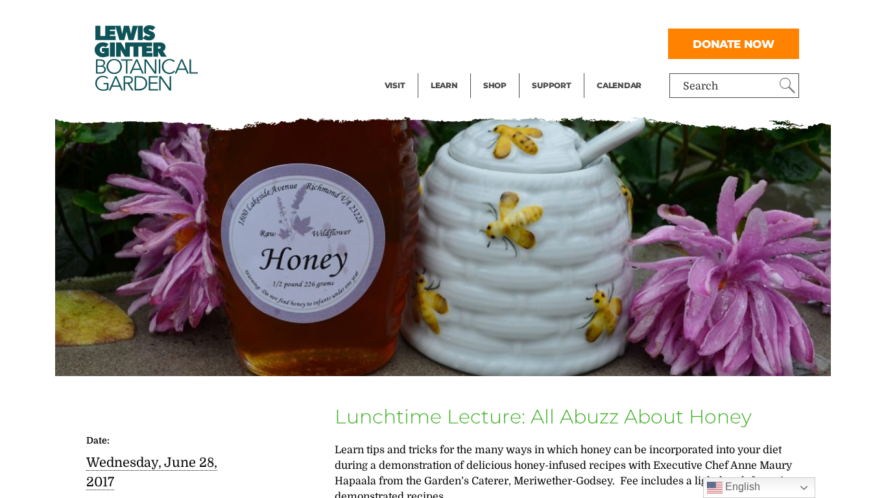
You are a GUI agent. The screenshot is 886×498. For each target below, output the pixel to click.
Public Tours (461, 17)
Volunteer (555, 69)
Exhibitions (413, 69)
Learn (444, 85)
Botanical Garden (145, 58)
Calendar (619, 85)
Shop (495, 85)
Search (700, 86)
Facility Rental (420, 17)
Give (542, 43)
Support (551, 85)
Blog (441, 69)
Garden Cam (461, 43)
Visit (395, 85)
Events (401, 43)
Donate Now (733, 44)
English (741, 486)
